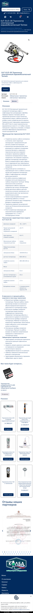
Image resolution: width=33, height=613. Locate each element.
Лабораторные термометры (16, 30)
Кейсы (4, 587)
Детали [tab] (14, 101)
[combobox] (11, 9)
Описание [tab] (6, 101)
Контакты (5, 593)
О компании (6, 579)
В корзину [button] (5, 394)
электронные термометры (18, 98)
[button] (27, 17)
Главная (3, 28)
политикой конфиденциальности (20, 609)
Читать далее (8, 459)
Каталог (5, 582)
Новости (5, 590)
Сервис (4, 585)
